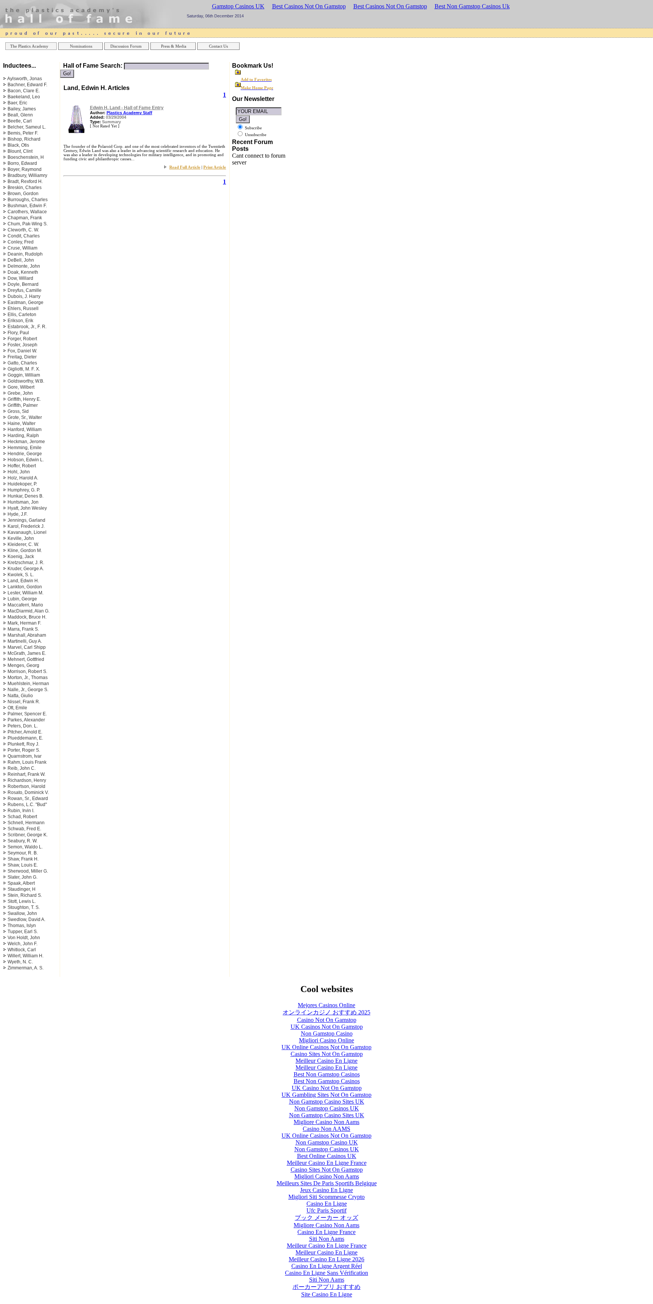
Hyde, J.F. (18, 514)
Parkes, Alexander (26, 720)
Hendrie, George (25, 453)
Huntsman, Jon (23, 502)
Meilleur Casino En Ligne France (327, 1163)
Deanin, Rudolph (25, 254)
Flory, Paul (18, 332)
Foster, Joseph (22, 344)
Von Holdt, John (24, 937)
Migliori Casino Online (326, 1040)
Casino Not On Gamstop (326, 1020)
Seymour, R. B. (23, 853)
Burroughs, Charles (28, 199)
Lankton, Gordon (25, 586)
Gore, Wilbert (21, 387)
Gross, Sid (18, 411)
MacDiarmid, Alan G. (29, 611)
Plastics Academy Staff (129, 112)
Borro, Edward (22, 163)
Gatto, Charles (22, 363)
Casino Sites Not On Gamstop (327, 1054)
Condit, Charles (24, 236)
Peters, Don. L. (23, 726)
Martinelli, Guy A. (25, 641)
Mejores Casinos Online (326, 1005)
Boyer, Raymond (25, 169)
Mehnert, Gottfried (26, 659)
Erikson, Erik (20, 320)
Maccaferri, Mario (25, 605)
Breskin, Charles (25, 187)
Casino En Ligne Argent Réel (326, 1266)
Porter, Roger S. (24, 750)
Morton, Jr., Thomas (28, 677)
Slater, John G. (22, 877)
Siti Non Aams (326, 1239)
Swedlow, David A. (26, 919)
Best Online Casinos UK (326, 1156)
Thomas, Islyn (22, 925)
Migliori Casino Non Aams (326, 1176)
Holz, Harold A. (23, 478)
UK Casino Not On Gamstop (327, 1088)
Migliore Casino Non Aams (326, 1122)
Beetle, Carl (20, 121)
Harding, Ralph (23, 435)
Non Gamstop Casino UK (327, 1142)
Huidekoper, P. (22, 484)
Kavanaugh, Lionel (27, 532)
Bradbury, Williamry (27, 175)
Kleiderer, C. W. (23, 544)
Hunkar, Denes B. (25, 496)
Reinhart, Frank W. (26, 774)
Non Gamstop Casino (327, 1033)
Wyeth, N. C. (20, 961)
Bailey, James (22, 109)
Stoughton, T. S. (24, 907)
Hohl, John (19, 471)
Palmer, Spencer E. (27, 713)
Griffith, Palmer (23, 405)
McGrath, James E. (27, 653)
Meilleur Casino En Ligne (326, 1060)
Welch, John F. (22, 943)
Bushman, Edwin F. (27, 205)
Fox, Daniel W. (22, 351)
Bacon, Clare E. (24, 90)
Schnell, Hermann (26, 822)
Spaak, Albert (21, 883)
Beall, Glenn (20, 115)
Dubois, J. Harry (24, 296)
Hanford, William (25, 429)
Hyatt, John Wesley (27, 508)
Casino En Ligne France (326, 1232)
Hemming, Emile (25, 447)
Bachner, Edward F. (27, 84)
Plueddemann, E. (25, 738)
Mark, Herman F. (24, 623)
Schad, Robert (22, 816)
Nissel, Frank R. (24, 701)
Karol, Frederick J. (26, 526)
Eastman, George (25, 302)
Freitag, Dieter (22, 357)
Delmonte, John (24, 266)
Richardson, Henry (27, 780)
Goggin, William (24, 375)
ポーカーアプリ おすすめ (326, 1287)
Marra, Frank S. (23, 629)
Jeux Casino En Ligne (326, 1190)
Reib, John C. (22, 768)
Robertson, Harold (26, 786)
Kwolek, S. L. (21, 574)
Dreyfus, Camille (25, 290)
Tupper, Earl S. (23, 931)
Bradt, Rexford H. (25, 181)
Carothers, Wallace (27, 211)
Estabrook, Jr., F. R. (27, 326)
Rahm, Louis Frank (27, 762)
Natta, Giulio (20, 695)
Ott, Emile (17, 707)
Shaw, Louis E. (23, 865)
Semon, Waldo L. (25, 847)
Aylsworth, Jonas (24, 78)
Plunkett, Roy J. (23, 744)
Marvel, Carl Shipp (27, 647)
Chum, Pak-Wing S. (28, 223)
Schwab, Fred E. (24, 828)
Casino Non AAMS (326, 1129)
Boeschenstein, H (26, 157)
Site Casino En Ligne (326, 1294)
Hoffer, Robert (22, 465)
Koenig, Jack (21, 556)
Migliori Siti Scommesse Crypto (326, 1197)
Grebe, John (20, 393)
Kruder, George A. (26, 568)
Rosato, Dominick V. (28, 792)
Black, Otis (18, 145)
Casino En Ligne (326, 1203)
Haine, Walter (22, 423)
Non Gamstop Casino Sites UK (326, 1101)
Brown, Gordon (23, 193)
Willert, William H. (25, 955)
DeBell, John (21, 260)
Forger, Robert (22, 338)
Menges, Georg (23, 665)
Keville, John (21, 538)
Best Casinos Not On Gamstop (309, 6)
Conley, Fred (21, 242)
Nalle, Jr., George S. (28, 689)
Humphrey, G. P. (24, 490)
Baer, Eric (17, 102)
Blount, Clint (20, 151)
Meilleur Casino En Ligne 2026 (326, 1259)
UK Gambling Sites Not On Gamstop (326, 1095)
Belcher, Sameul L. (27, 127)
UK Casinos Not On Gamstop (327, 1026)
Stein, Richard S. (25, 895)
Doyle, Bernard (23, 284)
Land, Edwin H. (23, 580)
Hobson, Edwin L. (26, 459)
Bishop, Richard (24, 139)
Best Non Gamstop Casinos (327, 1074)
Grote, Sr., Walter (25, 417)
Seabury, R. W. (22, 840)
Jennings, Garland (26, 520)
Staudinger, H (22, 889)
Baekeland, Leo (24, 96)
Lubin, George (22, 599)
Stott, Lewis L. (22, 901)
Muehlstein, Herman (28, 683)
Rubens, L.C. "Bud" (27, 804)
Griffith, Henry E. (24, 399)
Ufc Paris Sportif (326, 1210)
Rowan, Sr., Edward (28, 798)
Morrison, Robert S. (27, 671)
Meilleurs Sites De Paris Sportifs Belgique (327, 1183)
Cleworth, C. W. (23, 230)
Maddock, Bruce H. (27, 617)
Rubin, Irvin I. (21, 810)
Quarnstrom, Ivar (25, 756)
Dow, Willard (20, 278)
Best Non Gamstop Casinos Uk (472, 6)
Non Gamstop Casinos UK (326, 1108)
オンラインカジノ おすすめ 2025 (326, 1012)
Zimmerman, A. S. (25, 968)
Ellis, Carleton (22, 314)
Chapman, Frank (25, 217)
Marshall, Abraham (27, 635)
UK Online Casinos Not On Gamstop (326, 1047)
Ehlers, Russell (23, 308)
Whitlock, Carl (22, 949)
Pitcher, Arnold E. (25, 732)
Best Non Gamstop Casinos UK (226, 6)
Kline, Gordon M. (25, 550)
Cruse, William (22, 248)
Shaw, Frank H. (23, 859)
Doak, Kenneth (23, 272)
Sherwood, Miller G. (28, 871)
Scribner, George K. (28, 834)
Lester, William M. (25, 592)
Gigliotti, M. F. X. (24, 369)
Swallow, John (22, 913)
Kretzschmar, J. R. (26, 562)
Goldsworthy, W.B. (26, 381)
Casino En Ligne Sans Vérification (326, 1273)
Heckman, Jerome (26, 441)
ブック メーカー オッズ (326, 1217)
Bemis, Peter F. (23, 133)
